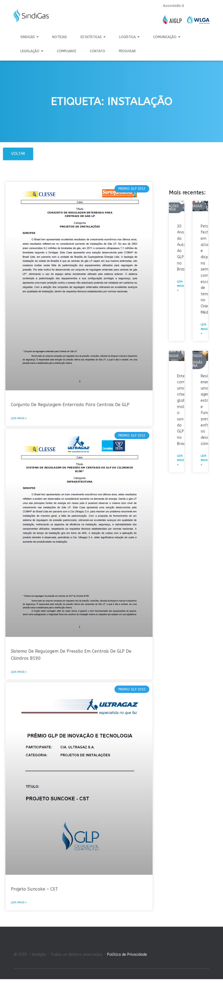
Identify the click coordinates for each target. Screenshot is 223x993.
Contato (97, 51)
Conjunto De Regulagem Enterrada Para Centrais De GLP (70, 404)
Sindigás (28, 37)
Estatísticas (91, 37)
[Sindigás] (31, 16)
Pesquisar (127, 51)
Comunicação (165, 37)
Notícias (59, 37)
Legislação (30, 51)
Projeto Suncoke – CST (34, 889)
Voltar (18, 153)
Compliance (66, 51)
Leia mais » (19, 418)
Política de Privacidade (127, 954)
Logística (128, 37)
